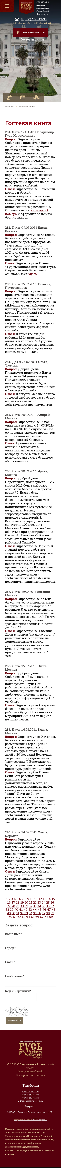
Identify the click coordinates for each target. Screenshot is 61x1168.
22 (35, 902)
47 (49, 910)
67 (42, 917)
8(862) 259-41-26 (30, 1097)
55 (35, 913)
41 (21, 910)
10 (31, 899)
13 (44, 899)
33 (34, 906)
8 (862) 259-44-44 (41, 22)
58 (48, 913)
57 (43, 913)
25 (48, 902)
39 (11, 910)
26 (52, 902)
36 (48, 906)
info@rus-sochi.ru (34, 1101)
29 (17, 906)
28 (13, 906)
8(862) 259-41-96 (30, 1094)
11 (36, 899)
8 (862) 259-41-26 (20, 22)
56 (39, 913)
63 (23, 917)
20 (26, 902)
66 (37, 917)
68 (46, 917)
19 (22, 902)
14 (49, 899)
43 (30, 910)
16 (9, 902)
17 (13, 902)
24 (43, 902)
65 (33, 917)
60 (10, 917)
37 (52, 906)
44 (35, 910)
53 (26, 913)
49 (9, 913)
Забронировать (34, 32)
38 (7, 910)
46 (44, 910)
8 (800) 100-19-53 (34, 19)
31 (26, 906)
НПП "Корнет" (30, 1119)
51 (17, 913)
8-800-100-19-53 (30, 1091)
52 (22, 913)
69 (51, 917)
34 (39, 906)
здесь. (32, 274)
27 (9, 906)
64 (28, 917)
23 (39, 902)
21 (30, 902)
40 (16, 910)
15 (53, 899)
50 (13, 913)
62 (19, 917)
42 (25, 910)
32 (30, 906)
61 (15, 917)
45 (39, 910)
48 (54, 910)
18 (17, 902)
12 (40, 899)
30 (22, 906)
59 (52, 913)
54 (30, 913)
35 (43, 906)
